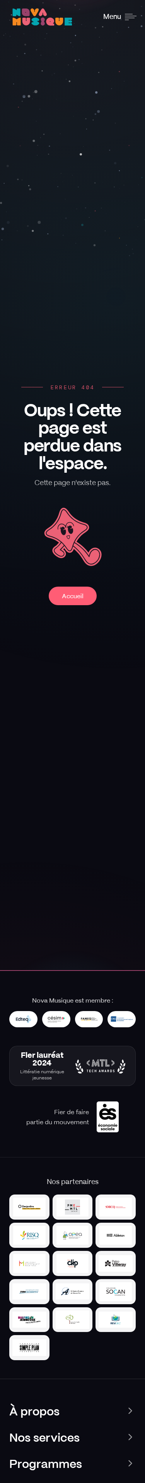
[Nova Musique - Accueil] (43, 17)
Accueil (73, 596)
